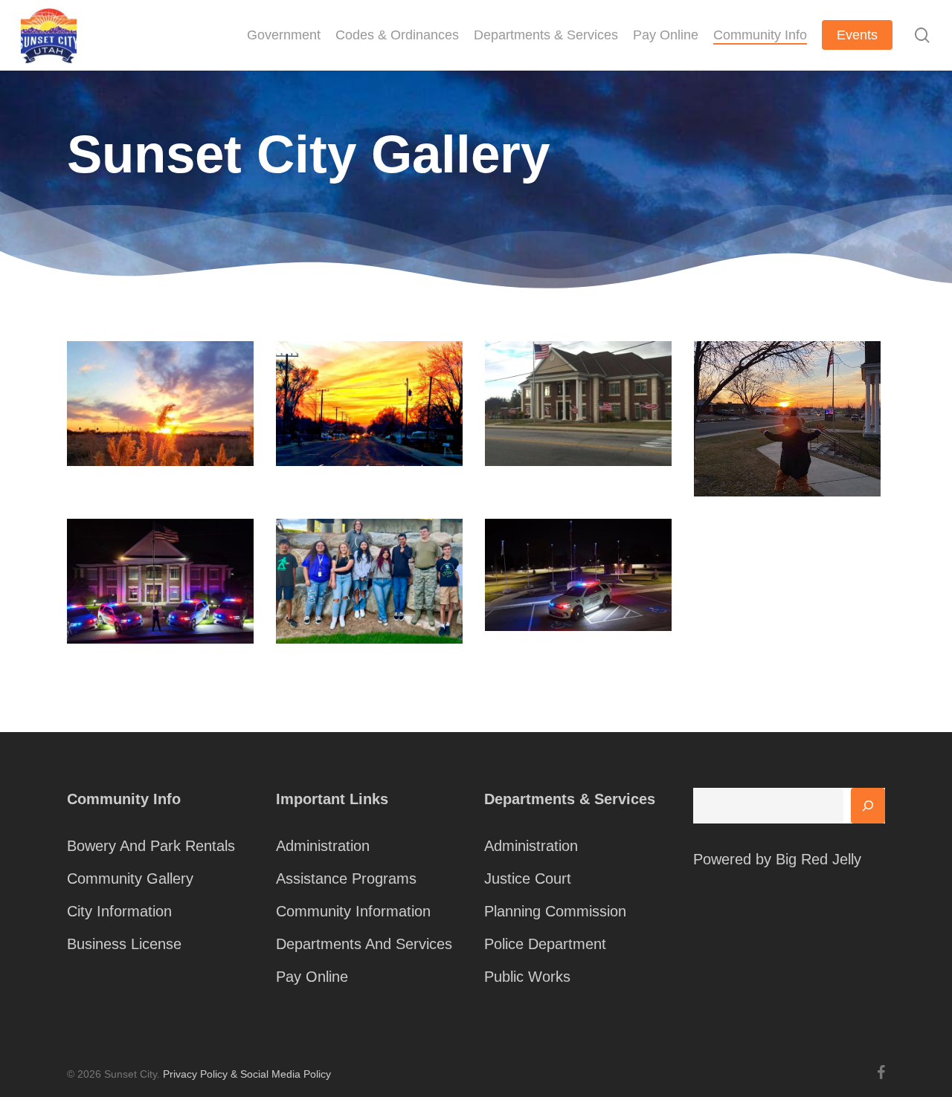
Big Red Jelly (818, 859)
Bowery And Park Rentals (151, 846)
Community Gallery (130, 878)
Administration (323, 846)
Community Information (353, 911)
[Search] (868, 805)
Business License (124, 944)
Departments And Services (364, 944)
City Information (119, 911)
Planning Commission (555, 911)
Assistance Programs (346, 878)
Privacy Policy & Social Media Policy (247, 1074)
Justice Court (527, 878)
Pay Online (312, 976)
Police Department (545, 944)
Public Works (527, 976)
